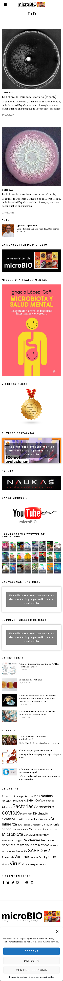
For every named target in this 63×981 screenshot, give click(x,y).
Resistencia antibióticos (32, 845)
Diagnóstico (26, 813)
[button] (58, 932)
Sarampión (21, 851)
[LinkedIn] (22, 882)
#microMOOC (31, 796)
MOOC (27, 835)
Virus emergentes (32, 864)
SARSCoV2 (39, 850)
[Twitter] (13, 882)
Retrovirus (54, 845)
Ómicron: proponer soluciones (35, 750)
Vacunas (22, 856)
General (7, 92)
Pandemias (32, 840)
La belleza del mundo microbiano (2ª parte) (29, 97)
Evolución (35, 819)
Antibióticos (47, 800)
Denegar (31, 960)
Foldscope (46, 819)
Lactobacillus (36, 825)
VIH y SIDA (47, 857)
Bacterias (22, 806)
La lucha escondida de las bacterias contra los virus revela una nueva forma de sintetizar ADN (37, 698)
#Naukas (45, 796)
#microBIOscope (13, 796)
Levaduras (16, 829)
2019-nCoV (34, 800)
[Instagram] (17, 882)
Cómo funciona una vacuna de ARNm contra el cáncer (38, 230)
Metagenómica (37, 829)
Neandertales (8, 841)
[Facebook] (3, 882)
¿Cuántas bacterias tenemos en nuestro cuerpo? (35, 771)
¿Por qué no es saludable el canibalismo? (33, 738)
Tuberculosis (8, 857)
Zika (45, 865)
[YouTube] (27, 882)
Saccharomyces (8, 851)
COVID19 (11, 813)
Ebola (25, 819)
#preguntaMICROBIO (14, 800)
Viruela (5, 864)
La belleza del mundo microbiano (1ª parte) (29, 194)
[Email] (32, 882)
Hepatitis (26, 825)
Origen (18, 841)
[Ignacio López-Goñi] (8, 230)
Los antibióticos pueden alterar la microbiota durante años (37, 713)
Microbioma (52, 829)
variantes (34, 857)
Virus (15, 863)
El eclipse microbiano (30, 679)
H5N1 (19, 825)
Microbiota (12, 834)
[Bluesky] (8, 882)
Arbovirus (7, 807)
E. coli (18, 819)
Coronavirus (44, 807)
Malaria (24, 829)
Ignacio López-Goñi (27, 225)
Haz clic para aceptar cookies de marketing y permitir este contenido (31, 450)
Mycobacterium (39, 834)
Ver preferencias (31, 970)
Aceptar (32, 951)
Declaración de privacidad (41, 977)
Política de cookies (18, 977)
